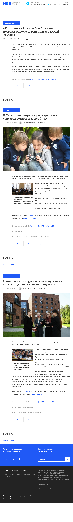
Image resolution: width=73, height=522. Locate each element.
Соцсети (18, 236)
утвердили (26, 392)
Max (54, 79)
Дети (40, 236)
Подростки (33, 236)
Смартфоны (46, 236)
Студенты (19, 412)
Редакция (6, 470)
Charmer (12, 499)
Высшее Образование (34, 412)
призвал (31, 216)
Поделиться (22, 39)
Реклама (23, 470)
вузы (24, 412)
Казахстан (26, 236)
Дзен (39, 79)
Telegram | (49, 79)
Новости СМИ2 (8, 265)
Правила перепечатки (10, 496)
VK (43, 79)
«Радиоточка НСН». (29, 218)
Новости (33, 79)
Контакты (15, 470)
